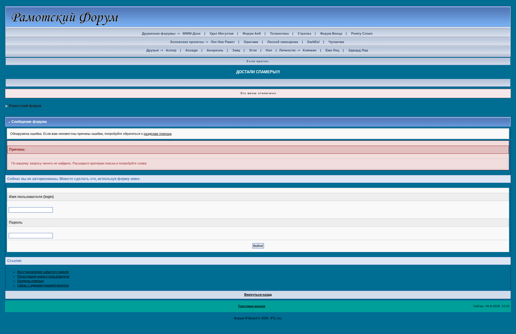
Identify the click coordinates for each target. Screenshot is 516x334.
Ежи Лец (332, 50)
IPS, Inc (276, 318)
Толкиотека (279, 33)
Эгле (253, 50)
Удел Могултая (222, 33)
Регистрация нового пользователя (43, 276)
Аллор (171, 50)
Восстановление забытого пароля (43, 272)
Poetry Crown (362, 33)
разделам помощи (157, 133)
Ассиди (191, 50)
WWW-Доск (191, 33)
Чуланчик (336, 42)
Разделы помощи (30, 281)
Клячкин (310, 50)
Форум (239, 318)
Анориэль (215, 50)
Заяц (236, 50)
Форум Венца (331, 33)
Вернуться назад (258, 294)
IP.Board (251, 318)
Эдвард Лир (358, 50)
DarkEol (313, 42)
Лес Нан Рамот (223, 42)
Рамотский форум (25, 106)
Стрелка (304, 33)
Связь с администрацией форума (43, 285)
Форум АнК (251, 33)
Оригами (251, 42)
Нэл (269, 50)
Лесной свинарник (282, 42)
